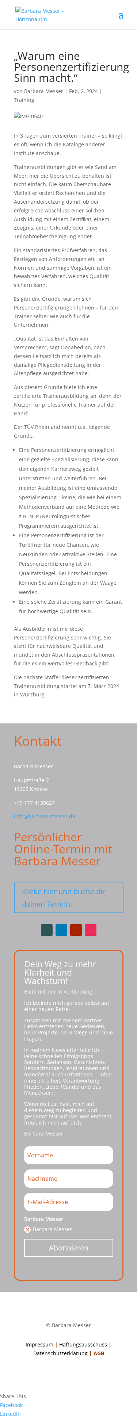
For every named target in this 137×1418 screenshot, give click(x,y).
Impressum (39, 1344)
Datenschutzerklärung (60, 1353)
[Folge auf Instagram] (90, 930)
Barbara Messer (43, 91)
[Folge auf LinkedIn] (61, 930)
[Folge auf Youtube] (76, 930)
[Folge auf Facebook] (47, 930)
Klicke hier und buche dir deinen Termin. (63, 898)
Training (24, 99)
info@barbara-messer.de (44, 816)
